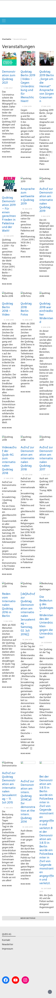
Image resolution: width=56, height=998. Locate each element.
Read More (7, 157)
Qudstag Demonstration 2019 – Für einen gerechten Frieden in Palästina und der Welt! (9, 214)
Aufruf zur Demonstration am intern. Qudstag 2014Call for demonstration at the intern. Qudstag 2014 (28, 801)
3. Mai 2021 (8, 88)
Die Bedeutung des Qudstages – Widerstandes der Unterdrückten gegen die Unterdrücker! (46, 617)
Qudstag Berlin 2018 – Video (7, 309)
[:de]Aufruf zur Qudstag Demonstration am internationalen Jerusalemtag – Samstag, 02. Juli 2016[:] (28, 614)
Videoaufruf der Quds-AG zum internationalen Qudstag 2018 (9, 460)
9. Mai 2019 (45, 216)
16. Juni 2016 (27, 639)
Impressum (7, 948)
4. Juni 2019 (27, 106)
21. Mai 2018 (8, 478)
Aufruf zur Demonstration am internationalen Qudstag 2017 (46, 458)
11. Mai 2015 (8, 807)
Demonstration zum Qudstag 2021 (8, 77)
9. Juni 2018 (45, 327)
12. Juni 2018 (9, 320)
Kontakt (6, 940)
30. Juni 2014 (27, 827)
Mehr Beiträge (28, 918)
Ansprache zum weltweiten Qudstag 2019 (28, 196)
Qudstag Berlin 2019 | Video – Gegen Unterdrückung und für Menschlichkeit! (28, 86)
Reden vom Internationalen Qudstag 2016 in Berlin (8, 604)
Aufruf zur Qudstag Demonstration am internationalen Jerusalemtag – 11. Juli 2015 (9, 788)
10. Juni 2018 (27, 320)
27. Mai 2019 (46, 106)
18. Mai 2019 (27, 209)
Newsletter (7, 944)
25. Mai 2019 (9, 236)
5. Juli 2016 (8, 621)
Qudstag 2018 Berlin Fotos (26, 309)
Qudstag (10, 6)
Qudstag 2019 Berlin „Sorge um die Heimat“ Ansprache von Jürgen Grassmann (46, 86)
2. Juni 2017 (45, 474)
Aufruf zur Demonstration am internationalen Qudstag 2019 (46, 199)
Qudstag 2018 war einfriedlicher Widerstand (46, 312)
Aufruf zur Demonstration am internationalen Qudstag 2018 (27, 458)
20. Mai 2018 (27, 474)
